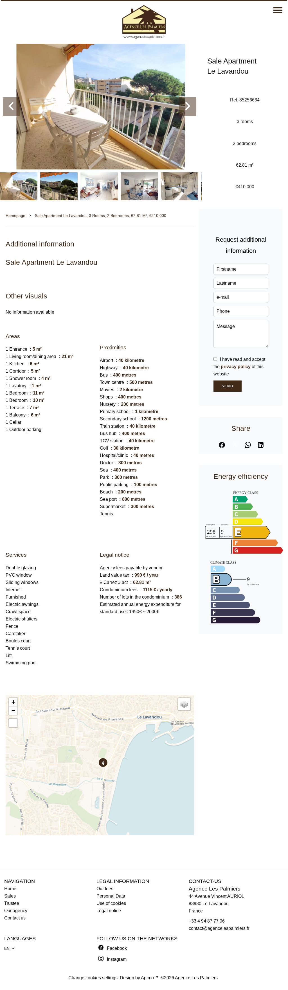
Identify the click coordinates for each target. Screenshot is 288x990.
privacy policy (236, 366)
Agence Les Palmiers (214, 889)
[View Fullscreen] (13, 723)
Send (227, 386)
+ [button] (13, 702)
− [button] (13, 710)
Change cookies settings (93, 977)
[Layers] (184, 704)
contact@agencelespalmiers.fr (219, 928)
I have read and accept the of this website (239, 366)
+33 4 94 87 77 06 (207, 921)
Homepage (15, 215)
